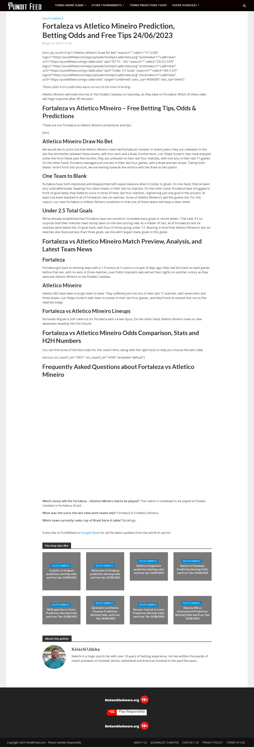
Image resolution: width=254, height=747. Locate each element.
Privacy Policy (212, 742)
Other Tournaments (106, 5)
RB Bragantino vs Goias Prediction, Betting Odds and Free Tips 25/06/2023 (61, 613)
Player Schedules (184, 5)
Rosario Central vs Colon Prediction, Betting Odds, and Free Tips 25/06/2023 (149, 613)
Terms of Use (235, 742)
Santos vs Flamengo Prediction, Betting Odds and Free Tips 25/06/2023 (192, 569)
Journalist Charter (165, 742)
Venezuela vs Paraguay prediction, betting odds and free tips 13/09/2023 (105, 574)
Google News (90, 533)
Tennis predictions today (148, 5)
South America (52, 18)
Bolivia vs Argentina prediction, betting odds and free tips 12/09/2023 (149, 569)
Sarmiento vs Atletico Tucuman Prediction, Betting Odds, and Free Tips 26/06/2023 (105, 613)
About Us (140, 742)
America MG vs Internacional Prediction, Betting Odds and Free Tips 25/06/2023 (192, 613)
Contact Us (190, 742)
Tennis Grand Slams (69, 5)
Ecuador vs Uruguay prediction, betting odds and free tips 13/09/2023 (61, 574)
